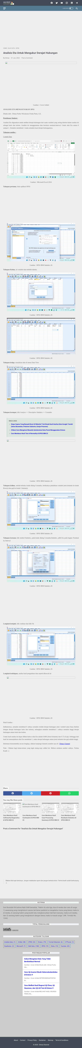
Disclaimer (42, 1040)
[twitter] (56, 3)
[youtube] (61, 3)
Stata (54, 946)
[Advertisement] (41, 29)
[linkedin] (71, 3)
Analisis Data (9, 942)
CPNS (31, 942)
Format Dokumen (56, 942)
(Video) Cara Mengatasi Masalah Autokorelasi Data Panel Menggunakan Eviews (38, 430)
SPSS (45, 946)
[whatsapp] (69, 793)
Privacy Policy (32, 1040)
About (16, 1040)
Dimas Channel (64, 744)
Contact (22, 1040)
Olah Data (33, 946)
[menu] (4, 8)
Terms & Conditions (61, 1040)
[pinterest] (50, 793)
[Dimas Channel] (10, 3)
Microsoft (21, 946)
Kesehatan (9, 946)
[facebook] (51, 3)
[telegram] (76, 3)
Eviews (42, 942)
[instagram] (66, 3)
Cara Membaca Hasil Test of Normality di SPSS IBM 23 (29, 433)
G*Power (69, 942)
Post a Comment (27, 58)
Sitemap (50, 1040)
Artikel (22, 942)
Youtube (65, 946)
